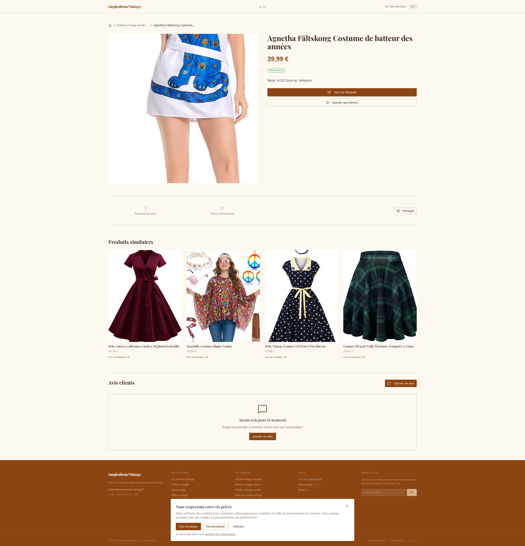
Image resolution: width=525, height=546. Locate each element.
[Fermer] (347, 506)
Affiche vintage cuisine (248, 490)
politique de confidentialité (220, 534)
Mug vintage (179, 490)
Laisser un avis (404, 383)
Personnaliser (215, 526)
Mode (303, 490)
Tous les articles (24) (310, 479)
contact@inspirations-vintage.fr (126, 489)
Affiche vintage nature (247, 484)
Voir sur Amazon (345, 92)
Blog (262, 6)
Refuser (238, 526)
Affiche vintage (180, 484)
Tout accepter (188, 526)
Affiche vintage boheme (248, 479)
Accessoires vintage (183, 479)
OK (411, 492)
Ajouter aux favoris (345, 102)
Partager (408, 211)
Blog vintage (308, 484)
